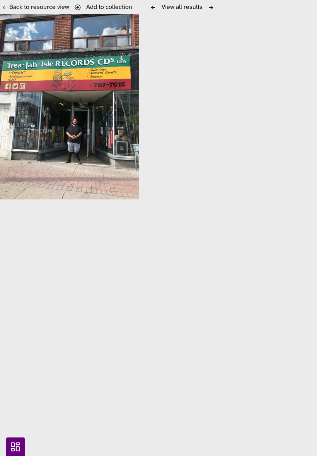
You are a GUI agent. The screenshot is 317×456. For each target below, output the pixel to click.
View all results (182, 7)
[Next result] (211, 7)
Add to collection (108, 7)
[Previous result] (153, 7)
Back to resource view (39, 7)
